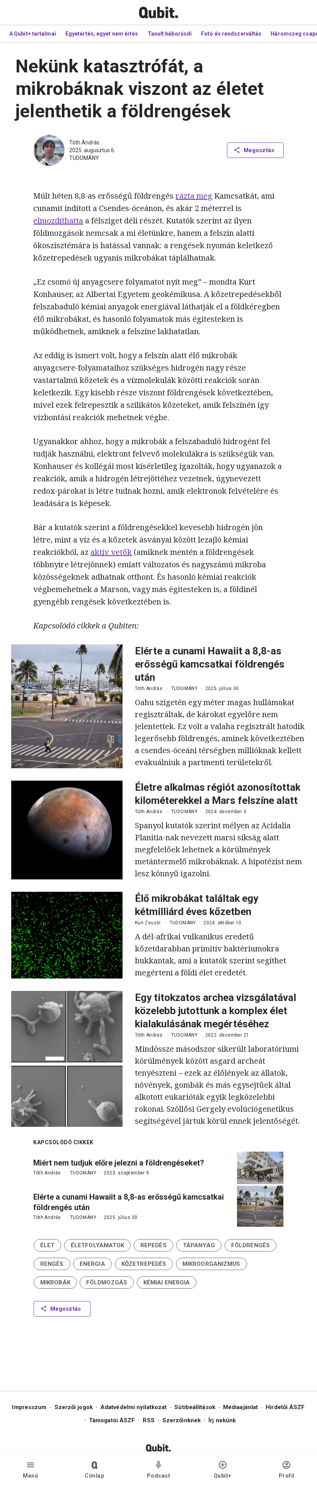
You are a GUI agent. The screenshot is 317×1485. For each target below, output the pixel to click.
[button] (47, 1245)
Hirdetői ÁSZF (285, 1407)
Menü (30, 1476)
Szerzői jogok (74, 1407)
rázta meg (194, 196)
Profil (287, 1476)
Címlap (94, 1476)
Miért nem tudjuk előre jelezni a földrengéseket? (118, 1162)
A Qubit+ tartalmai (32, 34)
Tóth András (84, 142)
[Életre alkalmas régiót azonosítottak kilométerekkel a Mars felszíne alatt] (67, 830)
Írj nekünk (222, 1420)
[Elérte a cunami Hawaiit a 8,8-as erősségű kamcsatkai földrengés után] (67, 706)
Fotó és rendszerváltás (231, 34)
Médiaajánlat (240, 1407)
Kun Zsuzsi (148, 922)
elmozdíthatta (58, 220)
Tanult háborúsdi (170, 34)
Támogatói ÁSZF (112, 1420)
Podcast (158, 1476)
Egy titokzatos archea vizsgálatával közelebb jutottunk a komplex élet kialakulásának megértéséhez (215, 1011)
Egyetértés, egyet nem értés (101, 34)
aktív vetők (111, 552)
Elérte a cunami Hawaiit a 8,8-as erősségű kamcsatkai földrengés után (210, 664)
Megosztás (259, 150)
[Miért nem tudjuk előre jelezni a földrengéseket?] (260, 1168)
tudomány (84, 158)
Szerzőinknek (181, 1420)
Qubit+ (223, 1476)
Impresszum (29, 1407)
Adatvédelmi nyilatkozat (134, 1407)
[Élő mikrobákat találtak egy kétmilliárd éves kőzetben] (67, 935)
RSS (148, 1420)
